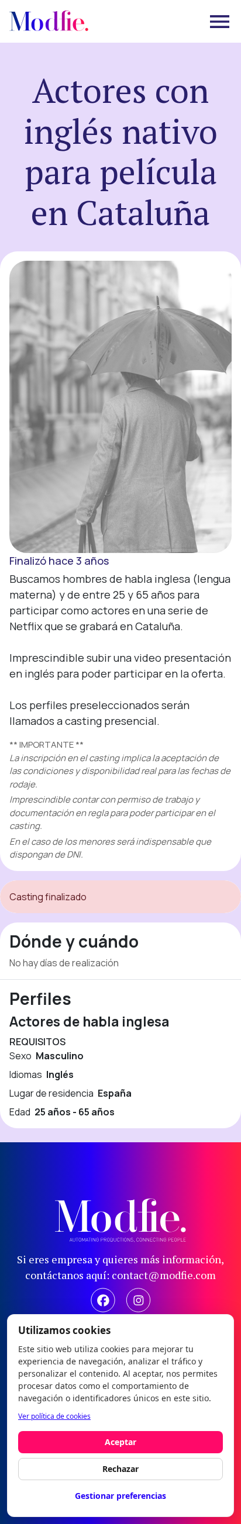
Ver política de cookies (54, 1416)
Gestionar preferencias (120, 1495)
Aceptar (120, 1441)
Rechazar (120, 1468)
